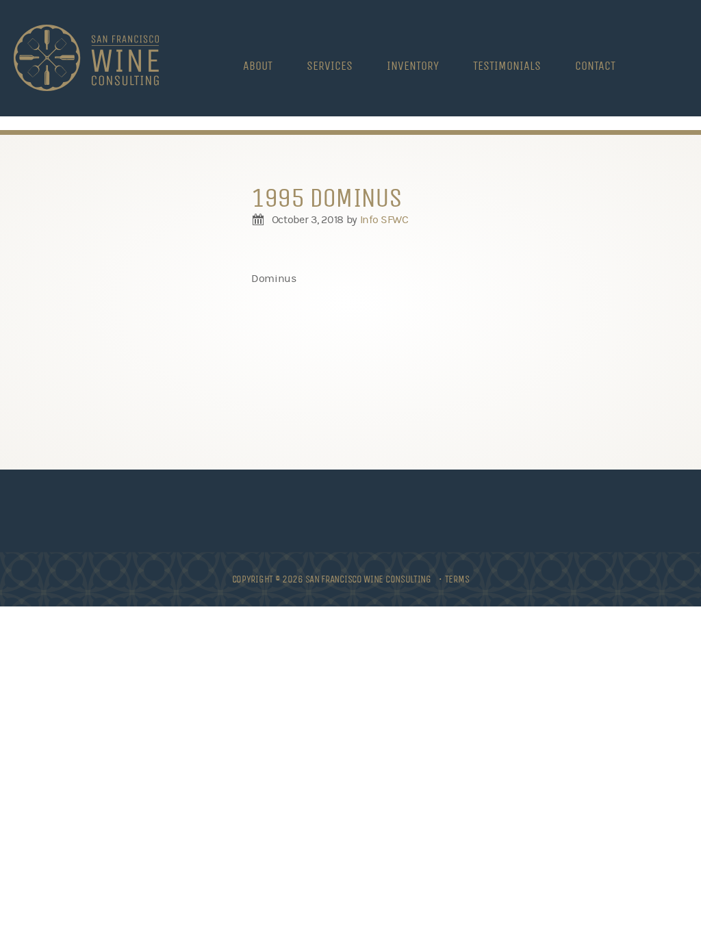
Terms (457, 579)
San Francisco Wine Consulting (86, 58)
